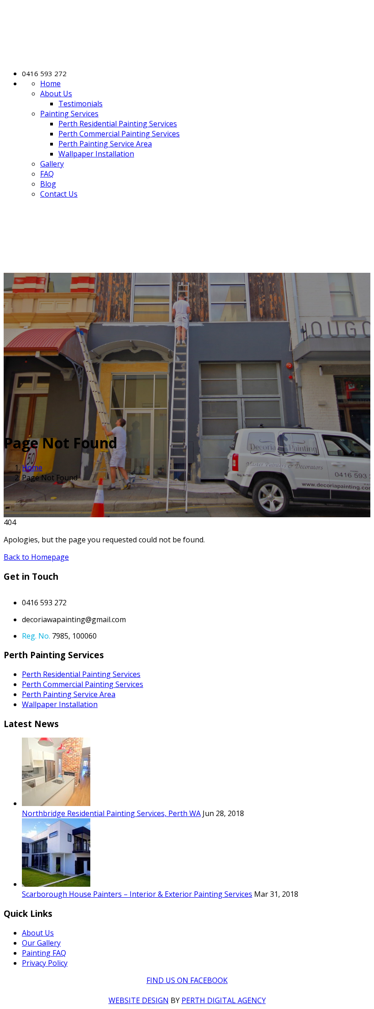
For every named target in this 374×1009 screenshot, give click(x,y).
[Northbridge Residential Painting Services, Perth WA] (56, 803)
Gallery (52, 164)
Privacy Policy (45, 963)
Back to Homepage (36, 557)
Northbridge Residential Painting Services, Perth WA (111, 813)
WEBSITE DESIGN (139, 1000)
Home (50, 83)
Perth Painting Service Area (105, 144)
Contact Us (59, 194)
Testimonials (80, 104)
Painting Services (69, 114)
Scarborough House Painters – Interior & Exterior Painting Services (137, 894)
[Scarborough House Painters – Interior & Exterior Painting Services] (56, 884)
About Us (56, 93)
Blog (48, 184)
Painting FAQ (44, 953)
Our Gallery (41, 943)
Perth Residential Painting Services (117, 124)
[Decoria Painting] (86, 56)
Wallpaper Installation (96, 154)
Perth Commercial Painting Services (119, 134)
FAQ (47, 174)
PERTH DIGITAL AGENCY (224, 1000)
